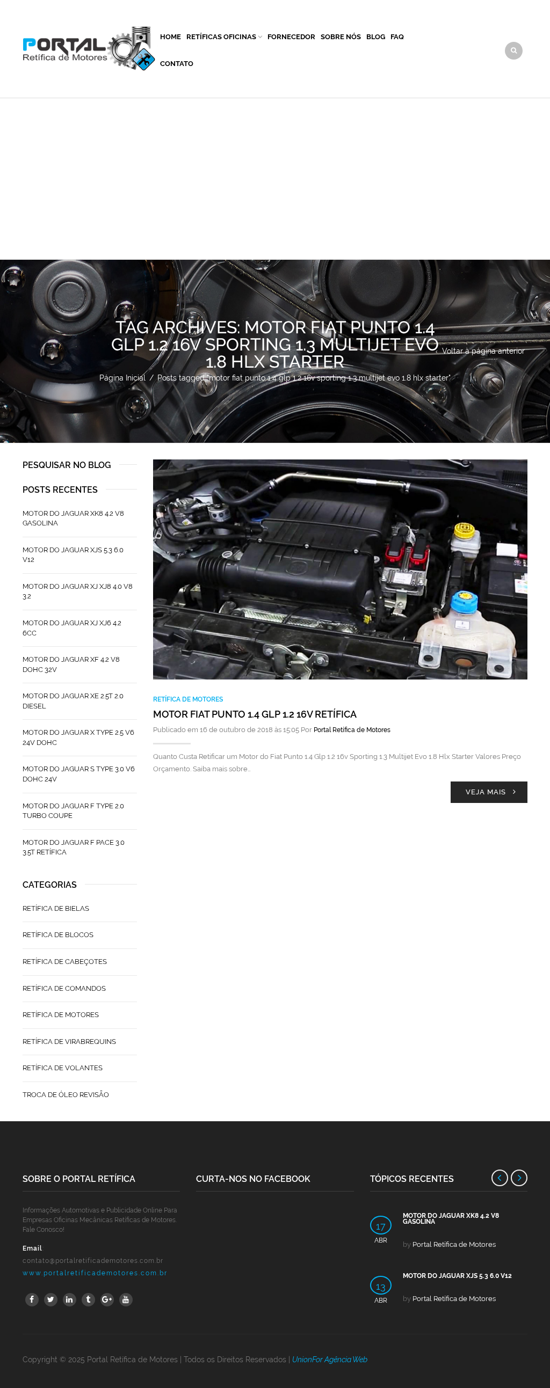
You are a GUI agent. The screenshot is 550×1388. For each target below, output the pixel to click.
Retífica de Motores (188, 699)
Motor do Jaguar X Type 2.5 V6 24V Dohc (78, 737)
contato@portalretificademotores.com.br (93, 1261)
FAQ (397, 37)
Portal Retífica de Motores (352, 730)
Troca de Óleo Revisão (66, 1095)
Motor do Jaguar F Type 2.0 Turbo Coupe (73, 811)
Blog (375, 37)
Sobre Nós (341, 37)
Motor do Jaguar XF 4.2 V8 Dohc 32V (71, 664)
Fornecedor (291, 37)
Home (170, 37)
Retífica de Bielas (56, 908)
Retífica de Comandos (64, 988)
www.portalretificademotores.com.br (95, 1273)
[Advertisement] (275, 179)
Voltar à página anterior (483, 351)
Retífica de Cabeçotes (65, 962)
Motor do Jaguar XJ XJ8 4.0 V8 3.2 (78, 591)
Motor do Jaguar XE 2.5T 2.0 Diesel (73, 701)
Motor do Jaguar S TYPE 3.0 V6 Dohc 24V (79, 774)
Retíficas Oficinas (221, 37)
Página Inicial (122, 378)
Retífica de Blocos (58, 935)
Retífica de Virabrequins (69, 1042)
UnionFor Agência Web (329, 1359)
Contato (176, 64)
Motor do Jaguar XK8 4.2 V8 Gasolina (73, 518)
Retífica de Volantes (63, 1068)
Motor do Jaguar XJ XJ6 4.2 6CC (72, 628)
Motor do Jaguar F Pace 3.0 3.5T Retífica (74, 847)
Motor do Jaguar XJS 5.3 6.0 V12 (73, 555)
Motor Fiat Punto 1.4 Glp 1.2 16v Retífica (255, 714)
